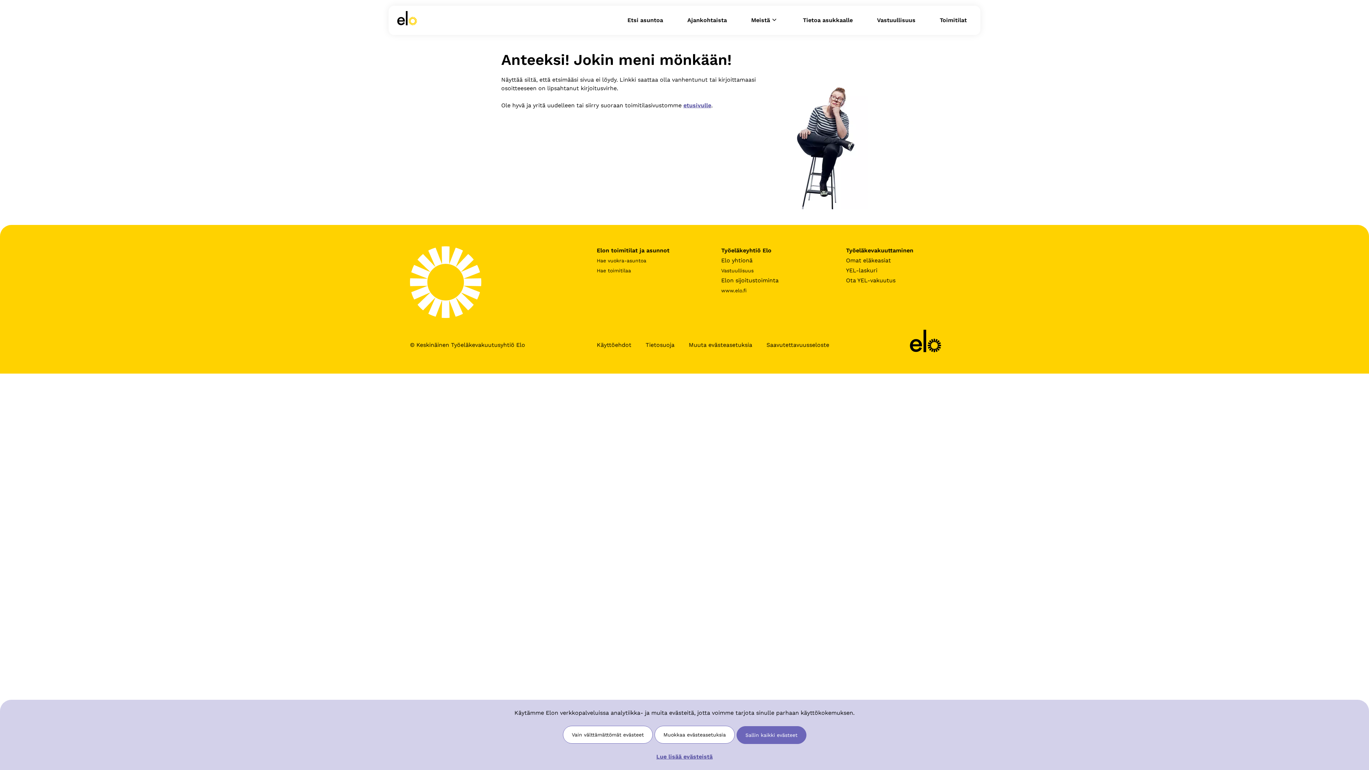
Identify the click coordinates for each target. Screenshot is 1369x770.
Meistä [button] (760, 20)
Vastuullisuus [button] (896, 20)
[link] (407, 20)
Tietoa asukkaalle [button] (828, 20)
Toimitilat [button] (953, 20)
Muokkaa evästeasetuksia (694, 735)
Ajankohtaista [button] (707, 20)
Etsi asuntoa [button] (645, 20)
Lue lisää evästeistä (684, 756)
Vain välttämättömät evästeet (608, 735)
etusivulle (697, 105)
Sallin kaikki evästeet (771, 735)
